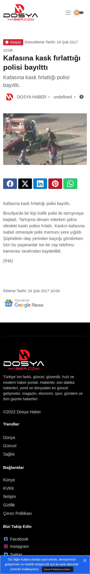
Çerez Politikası (17, 513)
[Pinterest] (55, 183)
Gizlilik (9, 505)
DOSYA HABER (31, 97)
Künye (9, 480)
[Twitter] (25, 183)
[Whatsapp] (70, 183)
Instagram (19, 546)
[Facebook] (10, 183)
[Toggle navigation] (68, 13)
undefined (63, 97)
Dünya (9, 437)
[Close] (85, 560)
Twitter (16, 554)
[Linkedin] (40, 183)
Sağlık (9, 454)
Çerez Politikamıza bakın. (57, 569)
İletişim (9, 496)
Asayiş (15, 42)
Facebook (19, 539)
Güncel (9, 445)
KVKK (8, 488)
